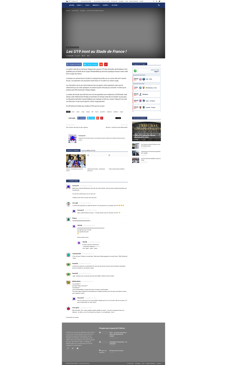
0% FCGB (114, 5)
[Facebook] (153, 1)
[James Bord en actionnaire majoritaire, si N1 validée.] (135, 153)
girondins (102, 111)
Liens (126, 1)
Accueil (71, 5)
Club (87, 5)
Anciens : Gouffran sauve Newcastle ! (117, 127)
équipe (88, 111)
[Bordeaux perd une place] (103, 353)
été (92, 111)
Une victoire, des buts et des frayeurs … (77, 127)
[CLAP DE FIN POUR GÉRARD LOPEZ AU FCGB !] (135, 160)
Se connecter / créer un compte (102, 1)
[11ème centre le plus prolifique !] (118, 160)
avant (73, 111)
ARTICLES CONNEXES (73, 150)
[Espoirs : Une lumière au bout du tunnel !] (75, 160)
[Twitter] (159, 1)
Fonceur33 (70, 55)
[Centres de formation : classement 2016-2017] (97, 160)
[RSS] (156, 1)
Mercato (96, 5)
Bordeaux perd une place (116, 350)
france (96, 111)
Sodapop (136, 139)
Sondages (121, 1)
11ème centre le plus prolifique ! (117, 169)
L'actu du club (70, 47)
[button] (159, 5)
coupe (82, 111)
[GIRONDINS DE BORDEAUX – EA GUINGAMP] (103, 344)
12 (89, 55)
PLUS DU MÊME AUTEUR (88, 150)
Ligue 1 (79, 5)
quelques (116, 111)
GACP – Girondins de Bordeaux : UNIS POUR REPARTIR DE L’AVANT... (118, 334)
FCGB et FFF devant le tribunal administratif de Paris (144, 136)
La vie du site (114, 1)
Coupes (105, 5)
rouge (121, 111)
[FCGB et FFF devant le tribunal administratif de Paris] (146, 131)
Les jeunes (76, 47)
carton (77, 111)
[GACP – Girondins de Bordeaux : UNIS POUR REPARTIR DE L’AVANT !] (103, 335)
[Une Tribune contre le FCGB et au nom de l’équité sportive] (135, 146)
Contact (141, 1)
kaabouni (109, 111)
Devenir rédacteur (134, 1)
